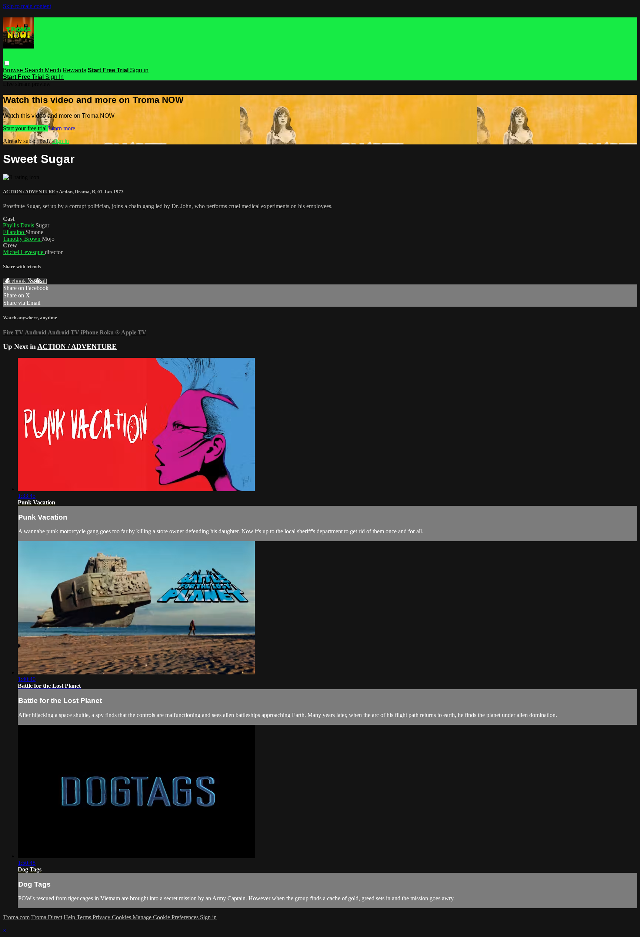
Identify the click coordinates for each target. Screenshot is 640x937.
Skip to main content (27, 6)
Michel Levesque (24, 252)
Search (34, 70)
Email (40, 281)
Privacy (102, 917)
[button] (6, 63)
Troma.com (16, 917)
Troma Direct (46, 917)
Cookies (122, 917)
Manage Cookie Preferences (166, 917)
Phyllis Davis (19, 225)
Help (70, 917)
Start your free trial (25, 128)
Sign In (54, 77)
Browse (13, 70)
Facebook (15, 281)
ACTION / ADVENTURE (29, 191)
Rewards (74, 70)
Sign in (139, 70)
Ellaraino (14, 232)
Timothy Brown (22, 239)
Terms (85, 917)
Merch (53, 70)
